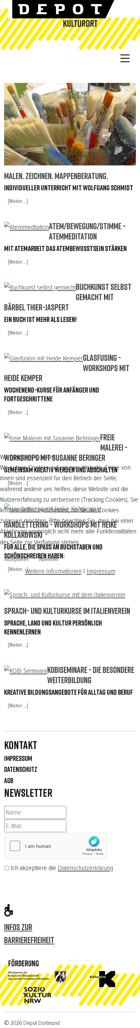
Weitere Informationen (53, 571)
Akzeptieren (16, 559)
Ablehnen (48, 559)
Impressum (101, 571)
